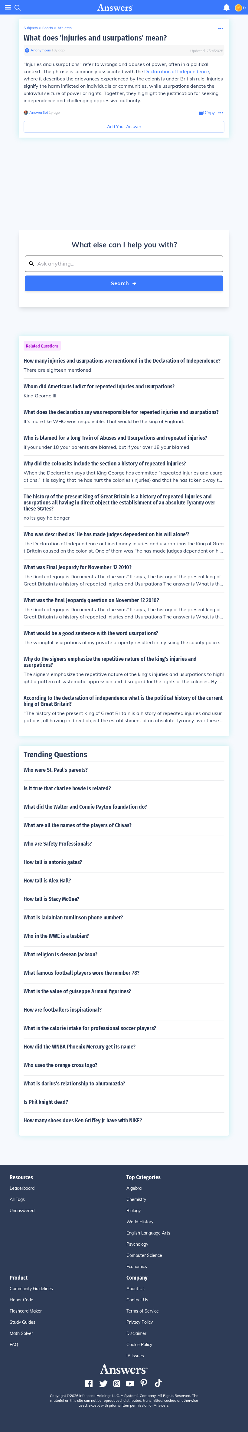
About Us (135, 1288)
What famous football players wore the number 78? (81, 973)
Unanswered (22, 1210)
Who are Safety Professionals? (58, 843)
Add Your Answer (124, 126)
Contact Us (137, 1300)
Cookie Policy (139, 1344)
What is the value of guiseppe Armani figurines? (77, 991)
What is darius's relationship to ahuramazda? (74, 1083)
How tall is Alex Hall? (47, 880)
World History (139, 1222)
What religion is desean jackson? (60, 954)
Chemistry (136, 1199)
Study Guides (22, 1322)
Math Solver (21, 1333)
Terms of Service (142, 1311)
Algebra (134, 1188)
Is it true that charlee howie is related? (67, 788)
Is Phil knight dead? (46, 1102)
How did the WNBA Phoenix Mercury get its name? (79, 1046)
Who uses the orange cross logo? (60, 1065)
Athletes (64, 27)
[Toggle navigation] (8, 7)
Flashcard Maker (26, 1311)
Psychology (137, 1244)
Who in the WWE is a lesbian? (56, 936)
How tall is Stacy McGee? (51, 899)
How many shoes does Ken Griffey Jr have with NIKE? (83, 1120)
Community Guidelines (31, 1288)
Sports (47, 27)
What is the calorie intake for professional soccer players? (90, 1028)
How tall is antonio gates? (53, 862)
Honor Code (21, 1300)
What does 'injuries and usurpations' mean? (95, 38)
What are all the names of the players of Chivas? (78, 825)
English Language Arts (148, 1233)
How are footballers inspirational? (63, 1009)
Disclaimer (136, 1333)
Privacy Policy (139, 1322)
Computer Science (144, 1255)
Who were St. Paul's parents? (56, 770)
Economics (136, 1266)
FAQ (14, 1344)
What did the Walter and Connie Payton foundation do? (85, 807)
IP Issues (135, 1356)
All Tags (17, 1199)
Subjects (31, 27)
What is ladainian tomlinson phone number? (73, 917)
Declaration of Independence (176, 71)
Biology (133, 1210)
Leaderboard (22, 1188)
